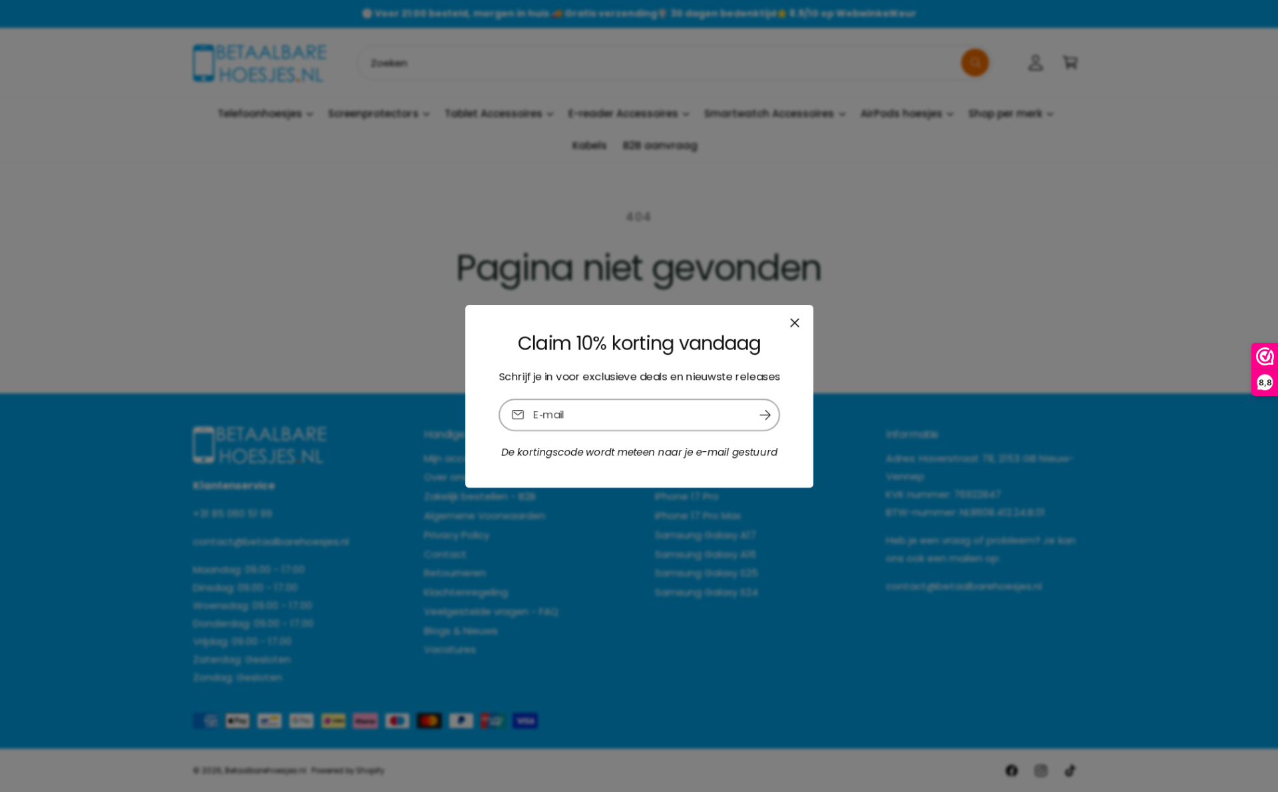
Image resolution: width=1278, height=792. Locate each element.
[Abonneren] (764, 414)
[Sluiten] (794, 322)
